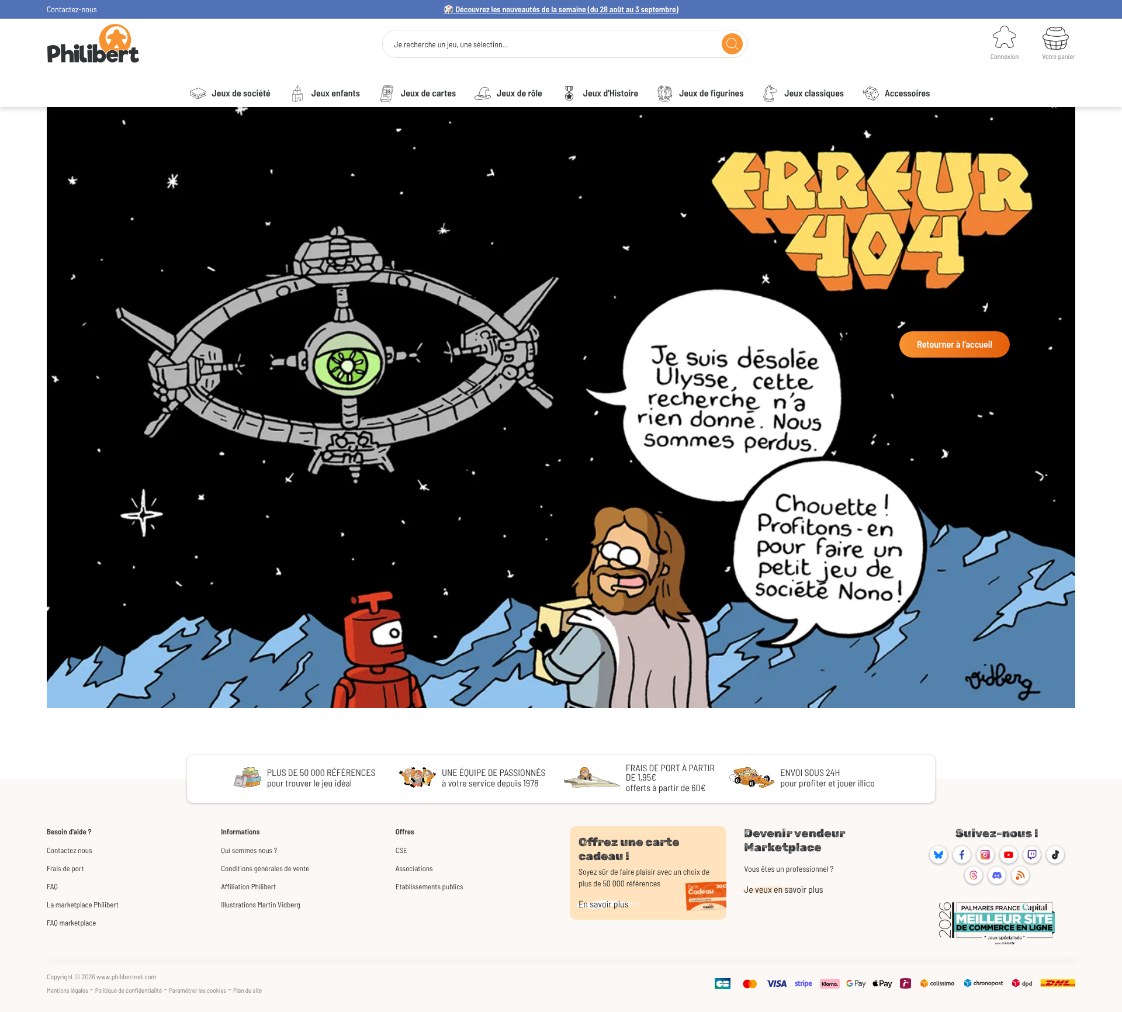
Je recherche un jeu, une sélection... (451, 44)
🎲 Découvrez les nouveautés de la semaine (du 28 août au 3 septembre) (561, 9)
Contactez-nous (72, 9)
